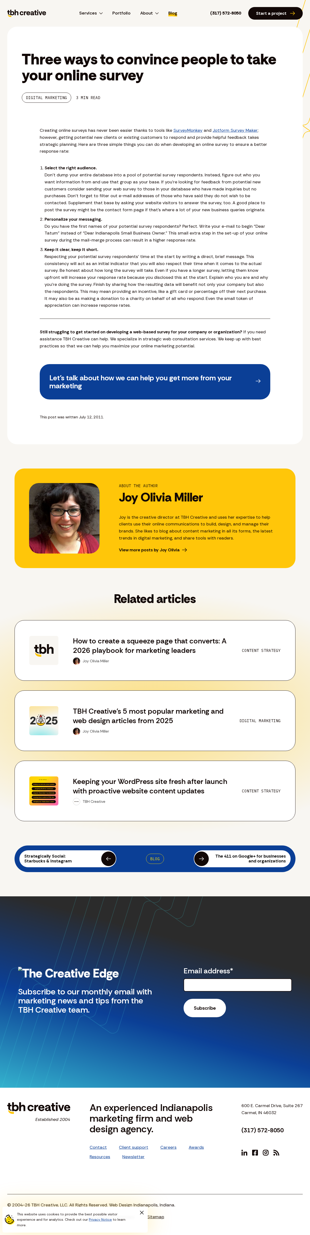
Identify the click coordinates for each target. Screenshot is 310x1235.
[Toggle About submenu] (156, 13)
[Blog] (276, 1153)
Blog (172, 13)
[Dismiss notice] (141, 1212)
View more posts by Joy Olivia (149, 550)
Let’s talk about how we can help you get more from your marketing (140, 382)
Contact (98, 1147)
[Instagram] (266, 1153)
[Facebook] (255, 1153)
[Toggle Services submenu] (100, 13)
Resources (100, 1157)
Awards (196, 1147)
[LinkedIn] (244, 1153)
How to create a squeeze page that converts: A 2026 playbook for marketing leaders (150, 645)
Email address (208, 971)
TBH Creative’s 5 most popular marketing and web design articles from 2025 (148, 715)
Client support (133, 1147)
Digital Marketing (46, 97)
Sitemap (155, 1217)
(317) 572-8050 (225, 13)
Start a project (271, 13)
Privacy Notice (100, 1219)
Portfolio (121, 13)
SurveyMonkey (187, 130)
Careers (168, 1147)
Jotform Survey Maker (235, 130)
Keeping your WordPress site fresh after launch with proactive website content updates (150, 786)
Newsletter (133, 1157)
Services (88, 13)
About (146, 13)
